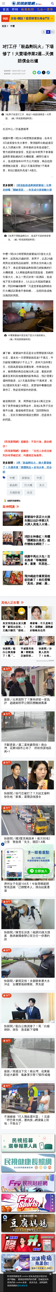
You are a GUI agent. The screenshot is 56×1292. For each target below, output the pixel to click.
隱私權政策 (22, 1285)
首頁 (6, 9)
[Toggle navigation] (3, 3)
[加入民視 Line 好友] (28, 861)
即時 (15, 9)
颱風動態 (27, 9)
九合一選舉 (45, 9)
